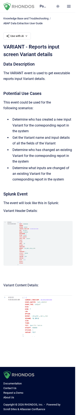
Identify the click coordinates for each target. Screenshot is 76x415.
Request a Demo (13, 392)
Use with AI (17, 36)
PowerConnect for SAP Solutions (43, 6)
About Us (8, 397)
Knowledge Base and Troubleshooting (26, 18)
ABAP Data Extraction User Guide (23, 23)
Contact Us (9, 388)
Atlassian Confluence (32, 409)
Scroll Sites (10, 409)
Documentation (12, 383)
